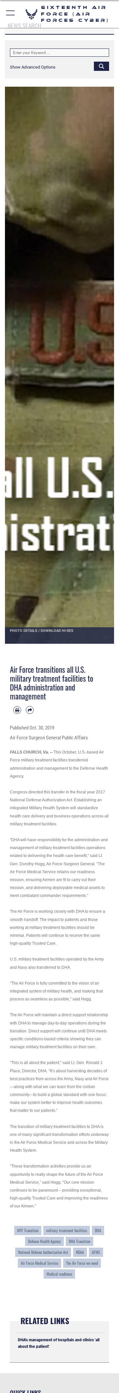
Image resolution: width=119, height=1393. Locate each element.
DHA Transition (79, 1241)
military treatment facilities (66, 1230)
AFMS (96, 1252)
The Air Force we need (82, 1263)
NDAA (80, 1252)
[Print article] (17, 710)
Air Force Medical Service (39, 1263)
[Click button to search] (101, 66)
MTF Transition (27, 1230)
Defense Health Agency (44, 1241)
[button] (10, 14)
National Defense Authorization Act (43, 1252)
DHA (98, 1230)
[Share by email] (30, 710)
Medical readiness (59, 1274)
